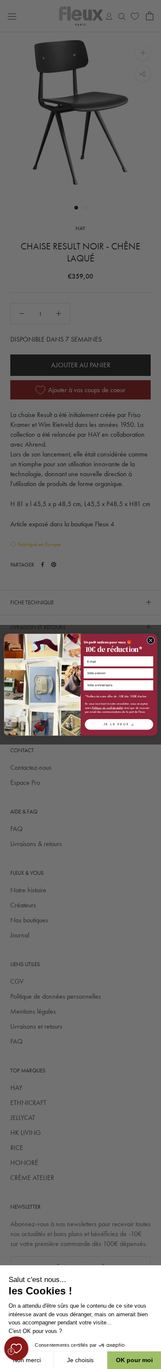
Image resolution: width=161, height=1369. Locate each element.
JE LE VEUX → (118, 724)
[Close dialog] (150, 640)
